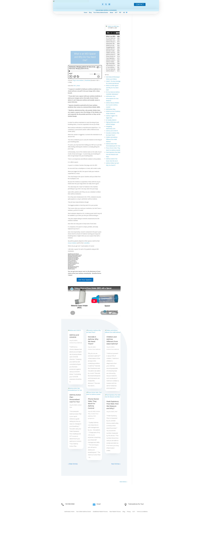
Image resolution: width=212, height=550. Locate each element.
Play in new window (78, 80)
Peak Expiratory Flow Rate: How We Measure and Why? (113, 154)
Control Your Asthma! (75, 343)
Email (99, 504)
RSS (75, 85)
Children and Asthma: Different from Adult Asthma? (111, 139)
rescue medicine (72, 243)
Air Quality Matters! (111, 120)
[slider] (118, 32)
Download (87, 80)
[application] (113, 33)
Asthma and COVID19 (112, 131)
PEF (120, 12)
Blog (90, 12)
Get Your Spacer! (85, 280)
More (78, 85)
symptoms (91, 418)
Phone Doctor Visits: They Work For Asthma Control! (93, 403)
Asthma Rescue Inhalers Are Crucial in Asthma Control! (112, 105)
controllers (87, 243)
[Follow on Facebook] (102, 4)
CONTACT (140, 4)
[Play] (108, 33)
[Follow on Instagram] (109, 4)
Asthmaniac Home (69, 511)
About (111, 12)
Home (85, 12)
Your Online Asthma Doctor (100, 12)
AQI (124, 12)
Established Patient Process (100, 511)
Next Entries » (116, 464)
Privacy (129, 511)
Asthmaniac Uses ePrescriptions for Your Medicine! (112, 98)
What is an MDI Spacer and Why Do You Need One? (112, 88)
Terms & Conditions (142, 511)
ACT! (116, 12)
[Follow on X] (106, 4)
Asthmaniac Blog (110, 109)
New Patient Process (115, 511)
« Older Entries (73, 464)
